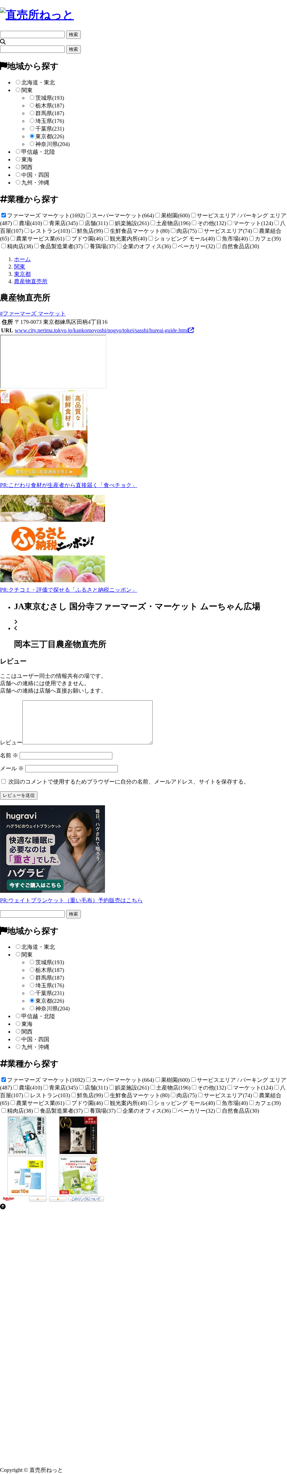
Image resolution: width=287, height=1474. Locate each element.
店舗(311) (96, 223)
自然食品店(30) (240, 246)
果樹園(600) (175, 215)
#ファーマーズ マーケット (33, 314)
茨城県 (49, 98)
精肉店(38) (20, 246)
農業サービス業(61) (40, 239)
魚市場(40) (235, 239)
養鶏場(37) (102, 246)
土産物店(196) (173, 223)
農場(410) (30, 223)
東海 (27, 159)
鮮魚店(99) (90, 231)
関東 (27, 90)
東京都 (49, 136)
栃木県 (49, 106)
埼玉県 (49, 121)
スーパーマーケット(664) (123, 215)
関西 (27, 167)
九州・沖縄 (35, 183)
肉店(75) (186, 231)
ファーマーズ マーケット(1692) (46, 215)
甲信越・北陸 (38, 152)
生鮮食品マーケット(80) (139, 231)
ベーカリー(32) (196, 246)
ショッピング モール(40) (184, 239)
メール (12, 768)
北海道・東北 (38, 82)
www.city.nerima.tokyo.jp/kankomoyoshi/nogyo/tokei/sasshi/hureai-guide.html (101, 330)
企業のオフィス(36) (146, 246)
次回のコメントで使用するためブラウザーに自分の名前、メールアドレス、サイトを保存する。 (128, 782)
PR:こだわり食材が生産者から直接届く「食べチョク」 (68, 485)
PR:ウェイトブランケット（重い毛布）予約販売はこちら (71, 900)
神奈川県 (52, 144)
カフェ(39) (268, 239)
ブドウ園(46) (87, 239)
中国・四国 (35, 175)
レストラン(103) (50, 231)
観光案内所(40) (128, 239)
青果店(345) (63, 223)
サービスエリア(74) (228, 231)
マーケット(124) (253, 223)
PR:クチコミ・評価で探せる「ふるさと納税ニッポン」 (68, 590)
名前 (9, 755)
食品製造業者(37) (61, 246)
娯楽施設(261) (132, 223)
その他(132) (211, 223)
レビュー (11, 742)
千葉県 (49, 129)
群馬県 (49, 113)
